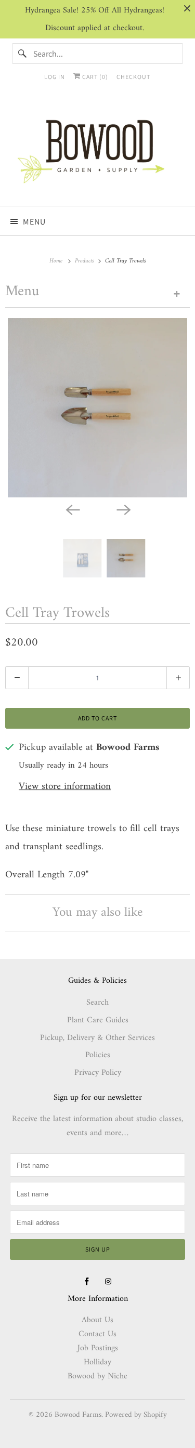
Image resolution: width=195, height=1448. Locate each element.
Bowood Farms (78, 1415)
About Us (97, 1320)
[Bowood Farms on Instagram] (108, 1281)
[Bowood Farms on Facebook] (87, 1281)
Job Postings (97, 1348)
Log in (54, 77)
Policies (97, 1055)
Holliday (97, 1362)
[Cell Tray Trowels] (97, 407)
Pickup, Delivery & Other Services (97, 1038)
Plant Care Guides (97, 1020)
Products (85, 261)
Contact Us (97, 1334)
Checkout (133, 77)
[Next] (123, 508)
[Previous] (72, 508)
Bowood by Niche (97, 1376)
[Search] (22, 53)
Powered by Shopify (136, 1415)
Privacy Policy (97, 1072)
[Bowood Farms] (97, 150)
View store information (65, 787)
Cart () (94, 77)
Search (97, 1002)
